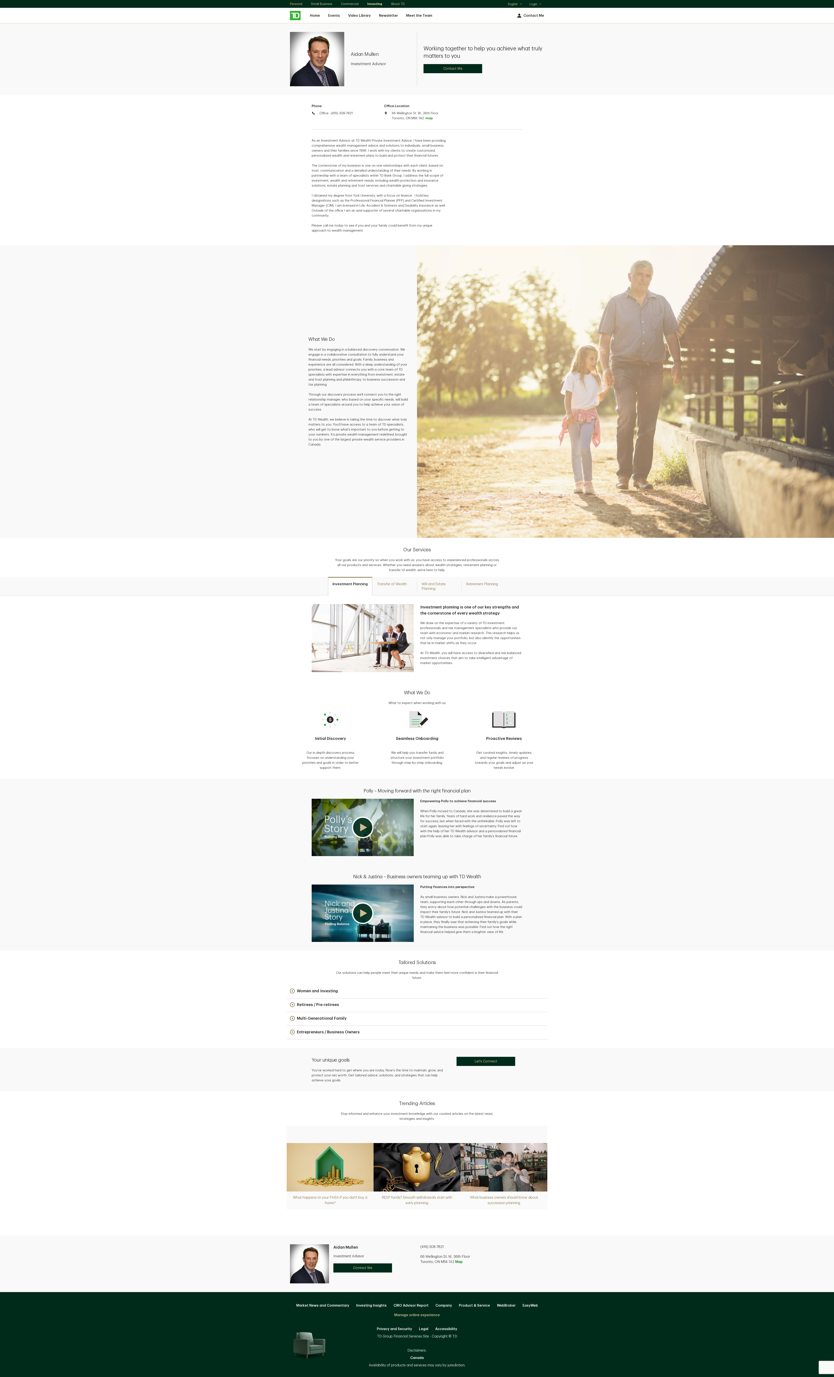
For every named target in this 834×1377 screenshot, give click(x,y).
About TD (398, 3)
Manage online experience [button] (417, 1315)
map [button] (429, 118)
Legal (423, 1329)
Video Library (359, 15)
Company (443, 1305)
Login (533, 4)
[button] (363, 827)
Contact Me (533, 15)
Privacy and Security (394, 1329)
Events (334, 15)
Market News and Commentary (322, 1305)
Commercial (350, 3)
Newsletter (388, 15)
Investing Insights (371, 1305)
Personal (296, 3)
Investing (374, 3)
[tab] (350, 586)
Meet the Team (419, 15)
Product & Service (474, 1305)
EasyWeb (530, 1305)
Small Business (321, 3)
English (515, 5)
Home (315, 15)
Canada (417, 1358)
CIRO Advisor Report (411, 1305)
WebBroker (506, 1305)
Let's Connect (486, 1061)
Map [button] (459, 1262)
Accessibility (446, 1329)
